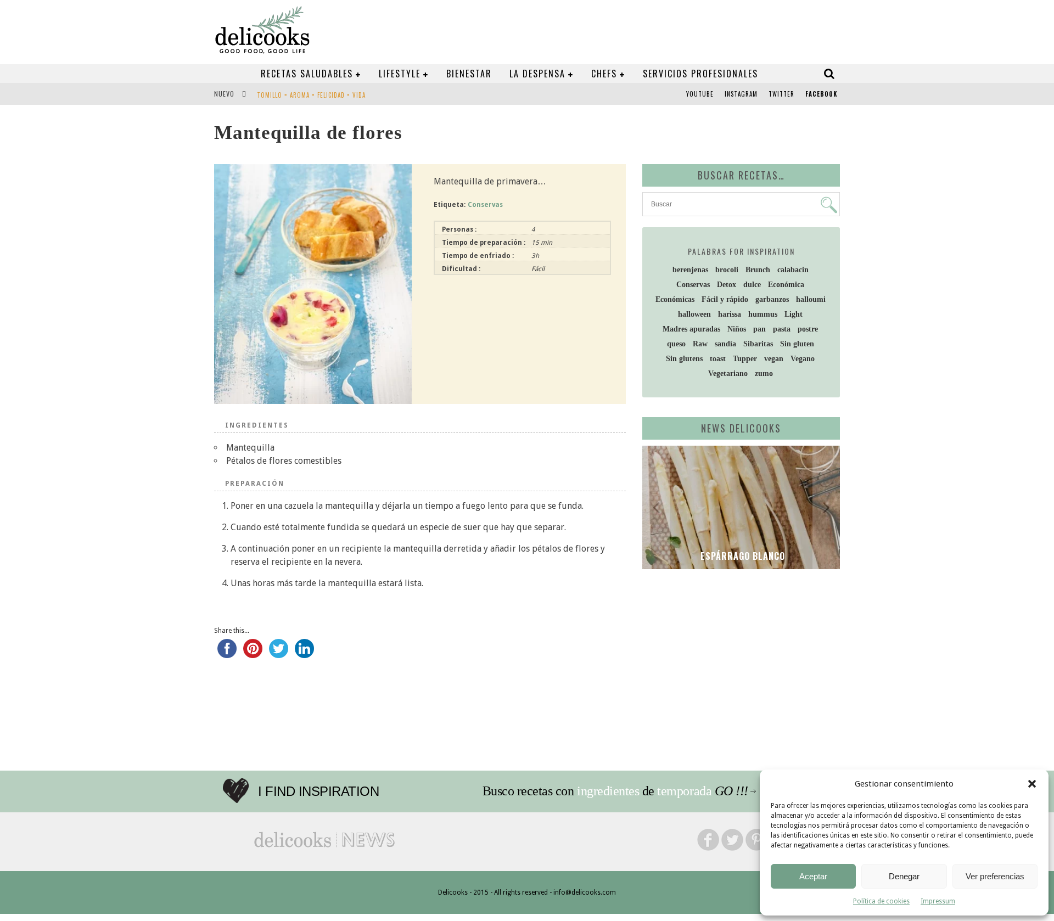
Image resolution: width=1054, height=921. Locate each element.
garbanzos (772, 299)
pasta (781, 329)
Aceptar (813, 876)
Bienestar (469, 73)
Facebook (821, 93)
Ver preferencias (995, 876)
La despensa (537, 73)
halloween (694, 314)
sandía (725, 344)
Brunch (757, 270)
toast (718, 359)
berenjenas (690, 270)
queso (676, 344)
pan (759, 329)
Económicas (674, 299)
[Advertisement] (738, 662)
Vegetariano (728, 373)
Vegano (802, 359)
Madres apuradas (691, 329)
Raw (700, 344)
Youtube (700, 93)
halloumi (811, 299)
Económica (786, 284)
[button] (1032, 783)
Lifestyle (400, 73)
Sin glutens (684, 359)
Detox (726, 284)
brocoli (726, 270)
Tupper (745, 359)
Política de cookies (881, 901)
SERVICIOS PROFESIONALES (700, 73)
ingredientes (608, 791)
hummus (762, 314)
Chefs (604, 73)
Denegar (904, 876)
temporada (684, 791)
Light (793, 314)
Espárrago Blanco (741, 556)
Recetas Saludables (307, 73)
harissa (729, 314)
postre (808, 329)
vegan (773, 359)
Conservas (485, 205)
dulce (752, 284)
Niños (736, 329)
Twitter (781, 93)
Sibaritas (758, 344)
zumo (764, 373)
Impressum (938, 901)
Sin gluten (797, 344)
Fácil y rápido (725, 299)
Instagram (741, 93)
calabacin (793, 270)
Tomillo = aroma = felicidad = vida (311, 95)
